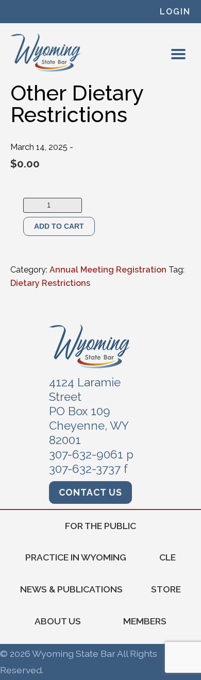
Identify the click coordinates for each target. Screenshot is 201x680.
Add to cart (59, 226)
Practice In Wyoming (75, 557)
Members (144, 621)
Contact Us (90, 492)
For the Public (100, 525)
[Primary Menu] (178, 54)
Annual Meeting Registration (107, 270)
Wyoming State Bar (46, 52)
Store (166, 589)
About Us (58, 621)
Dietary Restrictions (50, 283)
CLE (167, 557)
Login (175, 11)
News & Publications (71, 589)
